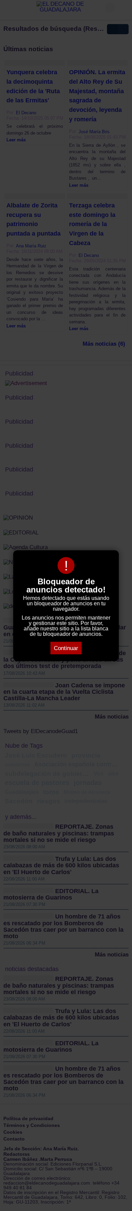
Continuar (66, 648)
